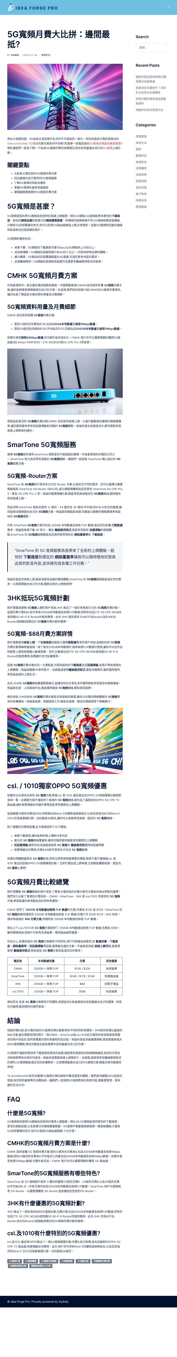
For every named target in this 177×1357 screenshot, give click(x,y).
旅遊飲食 (141, 162)
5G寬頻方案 (14, 1261)
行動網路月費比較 (102, 1261)
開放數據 (141, 206)
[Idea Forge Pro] (32, 7)
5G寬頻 (107, 148)
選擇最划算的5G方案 (41, 1266)
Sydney (64, 1301)
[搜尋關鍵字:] (151, 47)
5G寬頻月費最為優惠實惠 (105, 143)
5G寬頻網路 (30, 1261)
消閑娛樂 (141, 174)
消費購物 (141, 168)
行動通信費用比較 (18, 1266)
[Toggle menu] (168, 7)
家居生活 (141, 143)
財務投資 (141, 200)
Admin (15, 55)
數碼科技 (45, 55)
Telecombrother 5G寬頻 (22, 143)
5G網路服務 (67, 1261)
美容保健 (141, 187)
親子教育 (141, 194)
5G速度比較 (83, 1261)
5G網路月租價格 (49, 1261)
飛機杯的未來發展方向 (149, 110)
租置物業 (141, 181)
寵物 (138, 149)
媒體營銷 (141, 136)
